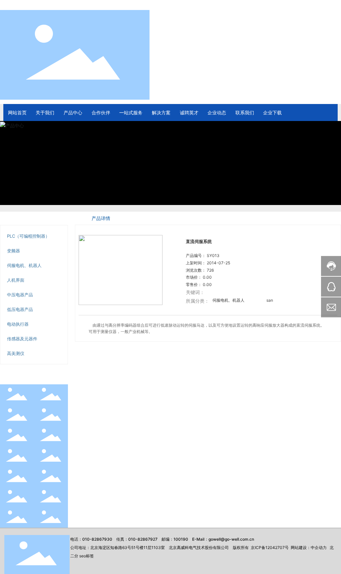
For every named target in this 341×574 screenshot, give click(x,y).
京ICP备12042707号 (270, 547)
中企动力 (319, 547)
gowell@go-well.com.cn (231, 539)
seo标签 (86, 555)
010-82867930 (97, 539)
